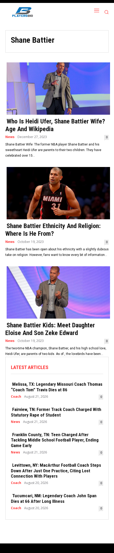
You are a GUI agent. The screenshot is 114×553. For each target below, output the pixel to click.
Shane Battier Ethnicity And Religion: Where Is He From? (53, 229)
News (10, 137)
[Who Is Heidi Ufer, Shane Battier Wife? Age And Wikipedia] (57, 88)
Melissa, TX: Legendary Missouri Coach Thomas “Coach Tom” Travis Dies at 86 (56, 386)
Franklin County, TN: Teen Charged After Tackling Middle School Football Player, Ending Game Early (55, 440)
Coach (16, 396)
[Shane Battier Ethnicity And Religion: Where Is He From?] (57, 192)
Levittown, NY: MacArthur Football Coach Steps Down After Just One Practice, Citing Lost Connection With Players (56, 470)
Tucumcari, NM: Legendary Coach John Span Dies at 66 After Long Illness (54, 498)
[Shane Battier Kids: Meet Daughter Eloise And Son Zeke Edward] (57, 292)
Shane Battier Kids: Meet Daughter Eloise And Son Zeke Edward (50, 329)
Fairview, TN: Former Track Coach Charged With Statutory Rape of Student (56, 412)
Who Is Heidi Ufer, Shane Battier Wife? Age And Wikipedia (55, 125)
